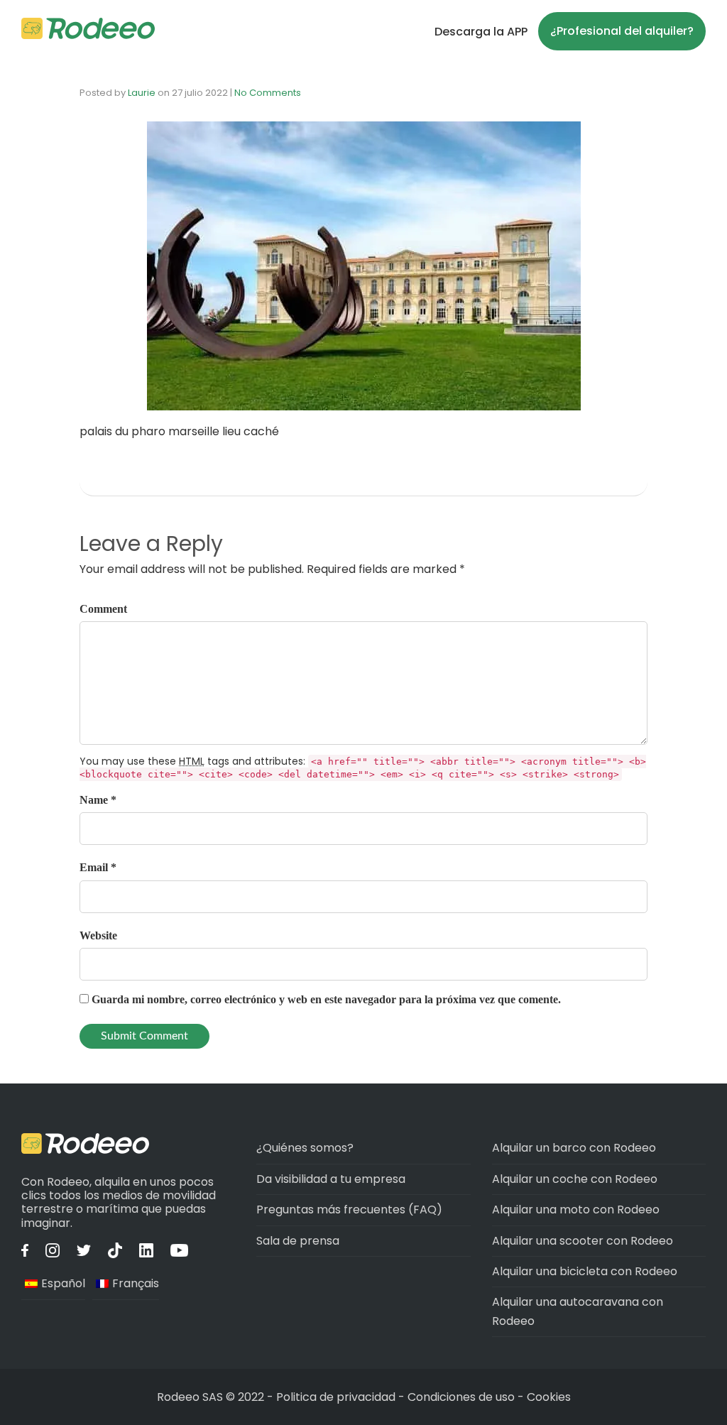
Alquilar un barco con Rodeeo (574, 1148)
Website (98, 935)
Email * (98, 867)
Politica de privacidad (337, 1397)
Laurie (141, 92)
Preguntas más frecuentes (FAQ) (349, 1209)
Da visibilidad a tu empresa (330, 1179)
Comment (103, 609)
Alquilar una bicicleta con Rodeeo (584, 1271)
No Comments (267, 92)
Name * (98, 800)
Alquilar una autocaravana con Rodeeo (577, 1311)
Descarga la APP (481, 31)
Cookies (549, 1397)
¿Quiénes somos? (305, 1148)
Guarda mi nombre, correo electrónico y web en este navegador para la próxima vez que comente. (326, 999)
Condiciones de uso (461, 1397)
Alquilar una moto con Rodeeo (576, 1209)
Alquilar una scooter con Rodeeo (582, 1241)
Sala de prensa (297, 1241)
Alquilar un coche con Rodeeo (574, 1179)
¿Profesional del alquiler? (622, 31)
